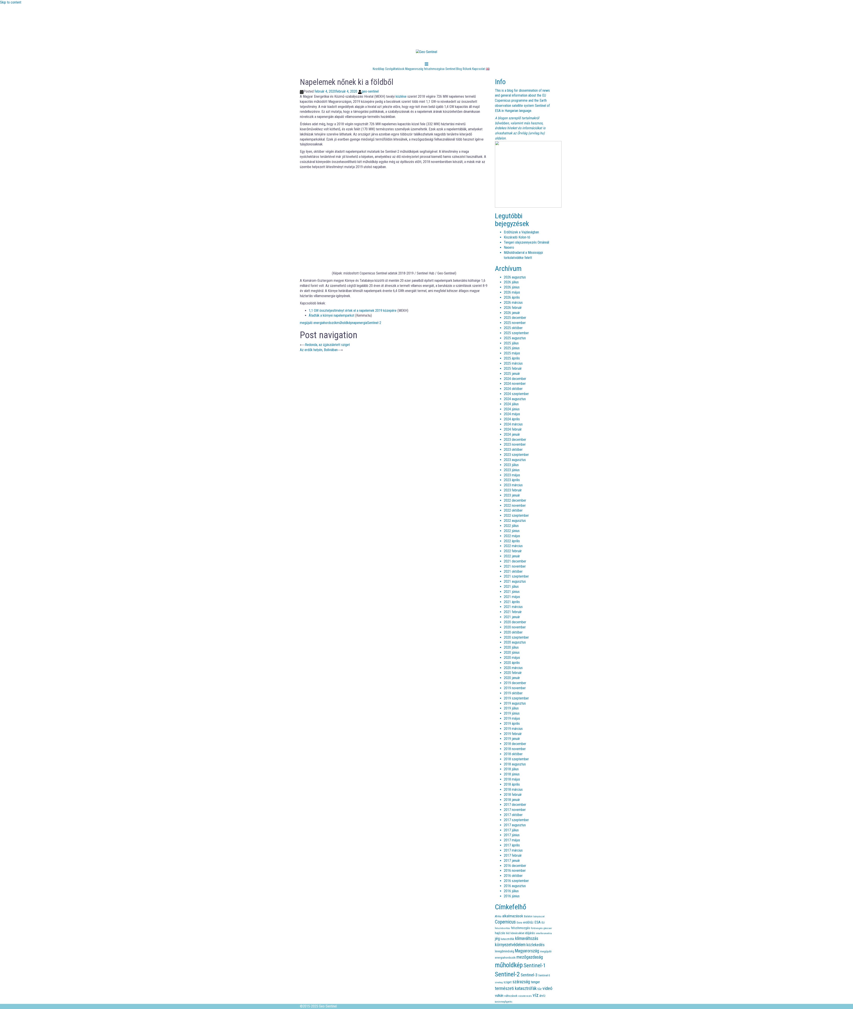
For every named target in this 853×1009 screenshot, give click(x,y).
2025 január (512, 373)
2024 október (513, 389)
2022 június (512, 531)
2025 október (513, 328)
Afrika (498, 916)
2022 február (513, 551)
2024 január (512, 434)
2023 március (513, 485)
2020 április (512, 663)
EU (543, 922)
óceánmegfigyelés (503, 1001)
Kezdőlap (378, 69)
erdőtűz (528, 922)
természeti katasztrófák (516, 988)
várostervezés (525, 996)
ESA (537, 922)
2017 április (512, 845)
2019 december (515, 683)
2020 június (512, 652)
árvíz (542, 996)
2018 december (515, 744)
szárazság (521, 981)
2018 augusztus (515, 764)
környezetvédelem (510, 944)
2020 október (513, 632)
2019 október (513, 693)
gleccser (548, 928)
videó (547, 988)
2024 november (515, 383)
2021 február (513, 612)
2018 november (515, 749)
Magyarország (527, 950)
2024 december (515, 379)
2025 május (512, 353)
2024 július (511, 404)
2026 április (512, 297)
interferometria (544, 933)
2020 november (515, 627)
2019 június (512, 713)
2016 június (512, 896)
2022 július (511, 526)
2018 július (511, 769)
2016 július (511, 891)
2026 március (513, 302)
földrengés (537, 928)
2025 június (512, 348)
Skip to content (10, 2)
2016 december (515, 866)
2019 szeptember (516, 698)
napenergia (359, 323)
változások (510, 995)
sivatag (499, 982)
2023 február (513, 490)
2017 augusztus (515, 825)
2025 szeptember (516, 333)
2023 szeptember (516, 455)
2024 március (513, 424)
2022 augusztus (515, 520)
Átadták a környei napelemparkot (331, 315)
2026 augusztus (515, 277)
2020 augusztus (515, 642)
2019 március (513, 729)
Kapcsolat (478, 69)
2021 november (515, 566)
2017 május (512, 840)
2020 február (513, 673)
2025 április (512, 358)
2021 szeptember (516, 576)
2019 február (513, 734)
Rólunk (467, 69)
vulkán (499, 995)
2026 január (512, 313)
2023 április (512, 480)
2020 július (511, 647)
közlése (401, 96)
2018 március (513, 789)
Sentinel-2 (374, 323)
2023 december (515, 439)
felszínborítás (502, 928)
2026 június (512, 287)
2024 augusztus (515, 399)
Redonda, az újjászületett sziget (327, 345)
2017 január (512, 860)
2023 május (512, 475)
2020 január (512, 678)
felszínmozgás (520, 928)
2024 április (512, 419)
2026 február (513, 308)
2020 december (515, 622)
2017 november (515, 810)
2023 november (515, 444)
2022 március (513, 546)
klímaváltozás (526, 938)
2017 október (513, 815)
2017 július (511, 830)
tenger (535, 982)
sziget (508, 982)
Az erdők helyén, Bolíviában (319, 350)
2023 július (511, 465)
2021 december (515, 561)
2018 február (513, 795)
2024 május (512, 414)
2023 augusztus (515, 460)
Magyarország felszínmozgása (424, 69)
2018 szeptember (516, 759)
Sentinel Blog (453, 69)
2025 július (511, 343)
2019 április (512, 723)
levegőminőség (504, 951)
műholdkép (344, 323)
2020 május (512, 657)
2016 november (515, 870)
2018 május (512, 779)
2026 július (511, 282)
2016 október (513, 876)
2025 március (513, 363)
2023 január (512, 495)
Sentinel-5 (544, 975)
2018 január (512, 800)
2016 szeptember (516, 881)
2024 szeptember (516, 394)
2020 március (513, 668)
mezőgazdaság (529, 957)
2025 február (513, 368)
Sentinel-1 (535, 965)
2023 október (513, 449)
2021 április (512, 602)
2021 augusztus (515, 581)
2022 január (512, 556)
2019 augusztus (515, 703)
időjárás (530, 933)
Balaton (528, 916)
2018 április (512, 784)
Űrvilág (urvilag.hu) (531, 133)
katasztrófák (507, 939)
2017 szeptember (516, 820)
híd (508, 933)
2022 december (515, 500)
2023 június (512, 470)
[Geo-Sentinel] (426, 53)
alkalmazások (512, 916)
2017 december (515, 804)
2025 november (515, 323)
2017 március (513, 850)
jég (497, 938)
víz (535, 995)
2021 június (512, 592)
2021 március (513, 607)
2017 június (512, 835)
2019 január (512, 739)
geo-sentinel (370, 91)
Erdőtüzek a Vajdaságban (521, 232)
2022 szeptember (516, 515)
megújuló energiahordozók (318, 323)
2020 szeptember (516, 637)
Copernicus (505, 922)
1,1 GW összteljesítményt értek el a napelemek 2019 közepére (353, 310)
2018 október (513, 754)
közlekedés (535, 944)
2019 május (512, 718)
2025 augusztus (515, 338)
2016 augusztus (515, 886)
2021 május (512, 597)
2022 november (515, 505)
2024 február (513, 429)
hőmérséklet (517, 933)
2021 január (512, 617)
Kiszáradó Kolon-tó (517, 237)
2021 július (511, 586)
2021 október (513, 571)
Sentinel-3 (529, 975)
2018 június (512, 774)
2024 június (512, 409)
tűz (540, 989)
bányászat (538, 916)
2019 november (515, 688)
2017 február (513, 855)
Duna (519, 922)
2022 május (512, 536)
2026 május (512, 292)
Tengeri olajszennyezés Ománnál (526, 242)
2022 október (513, 510)
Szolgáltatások (394, 69)
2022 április (512, 541)
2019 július (511, 708)
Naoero (509, 247)
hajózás (500, 933)
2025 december (515, 318)
